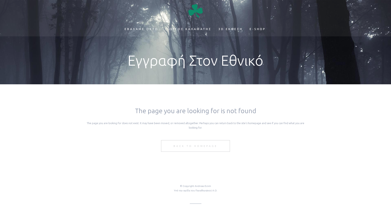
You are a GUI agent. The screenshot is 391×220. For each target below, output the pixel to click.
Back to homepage (195, 146)
